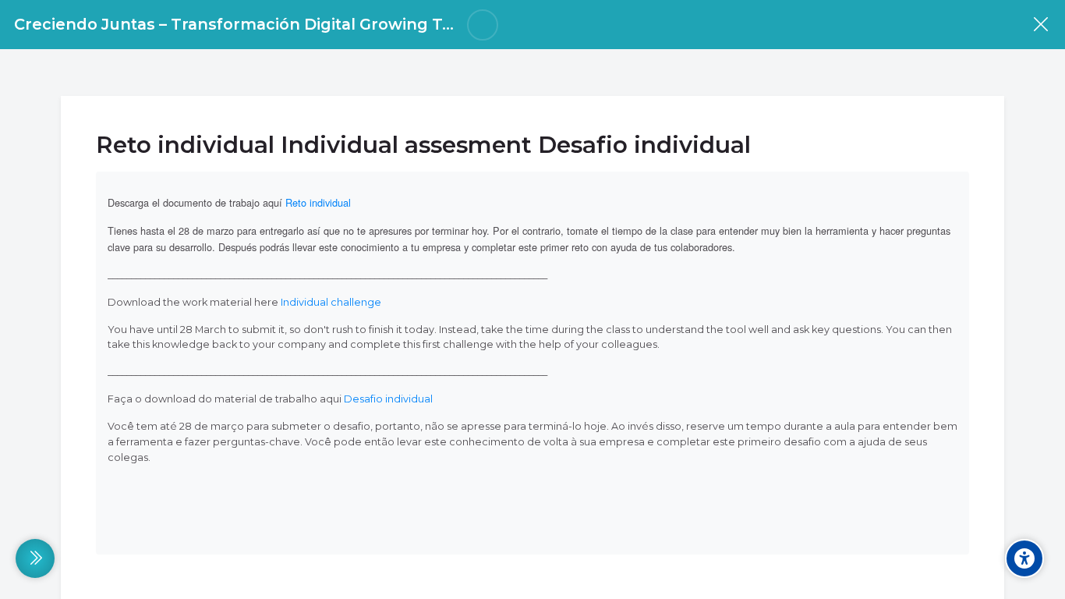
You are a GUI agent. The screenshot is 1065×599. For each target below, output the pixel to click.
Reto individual (318, 202)
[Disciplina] (1040, 24)
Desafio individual (388, 399)
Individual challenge (331, 302)
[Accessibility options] (1024, 558)
